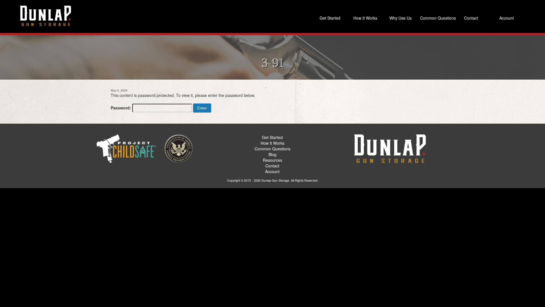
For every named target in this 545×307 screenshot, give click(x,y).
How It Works (365, 18)
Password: (121, 108)
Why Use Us (400, 18)
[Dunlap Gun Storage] (45, 16)
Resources (272, 160)
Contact (471, 18)
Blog (272, 154)
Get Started (330, 18)
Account (506, 18)
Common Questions (436, 18)
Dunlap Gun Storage (275, 180)
